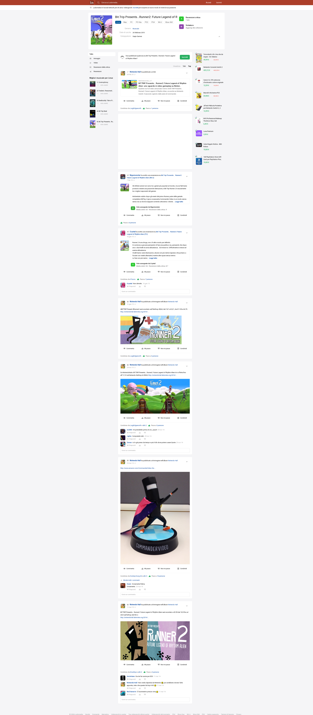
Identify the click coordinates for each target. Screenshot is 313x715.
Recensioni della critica (102, 67)
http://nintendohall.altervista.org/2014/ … (162, 375)
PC (131, 22)
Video (96, 63)
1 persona (154, 108)
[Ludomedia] (91, 2)
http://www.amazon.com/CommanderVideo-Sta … (138, 468)
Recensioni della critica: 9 (158, 210)
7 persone (148, 279)
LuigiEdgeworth (135, 108)
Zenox (129, 442)
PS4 (153, 22)
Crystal (133, 232)
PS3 (146, 22)
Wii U (160, 22)
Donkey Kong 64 (136, 576)
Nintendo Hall (135, 72)
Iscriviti (219, 3)
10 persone (161, 576)
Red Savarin (131, 692)
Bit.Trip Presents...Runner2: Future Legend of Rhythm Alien (154, 17)
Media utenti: (142, 210)
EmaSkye (133, 672)
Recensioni (97, 71)
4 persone (132, 223)
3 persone (154, 356)
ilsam (129, 584)
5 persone (155, 672)
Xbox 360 (169, 22)
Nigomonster (135, 175)
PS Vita (138, 22)
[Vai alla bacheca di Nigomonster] (122, 176)
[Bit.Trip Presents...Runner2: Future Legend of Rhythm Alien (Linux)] (101, 30)
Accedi (208, 3)
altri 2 (145, 425)
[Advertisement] (155, 141)
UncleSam (131, 676)
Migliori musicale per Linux (101, 78)
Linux (118, 22)
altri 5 (145, 576)
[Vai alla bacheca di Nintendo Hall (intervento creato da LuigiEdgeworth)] (122, 73)
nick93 (129, 430)
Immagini (97, 58)
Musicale (136, 29)
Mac (125, 22)
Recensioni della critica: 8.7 (158, 266)
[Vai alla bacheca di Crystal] (122, 233)
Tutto (91, 54)
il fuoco (132, 279)
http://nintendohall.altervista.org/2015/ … (134, 312)
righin (129, 436)
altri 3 (140, 672)
